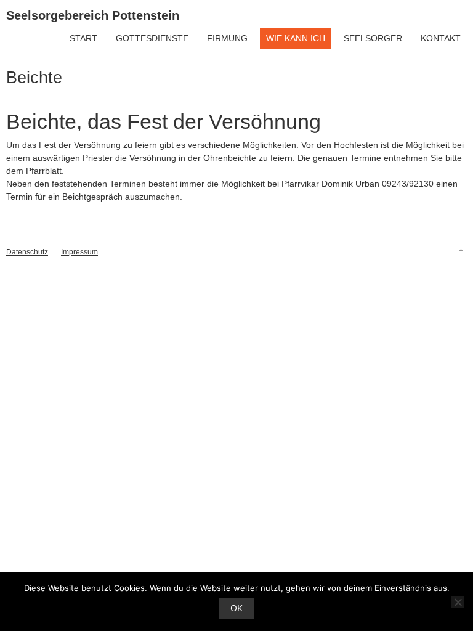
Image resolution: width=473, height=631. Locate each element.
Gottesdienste (152, 38)
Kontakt (441, 38)
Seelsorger (373, 38)
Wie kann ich (295, 38)
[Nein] (457, 602)
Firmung (227, 38)
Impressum (79, 252)
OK (236, 608)
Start (83, 38)
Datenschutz (27, 252)
